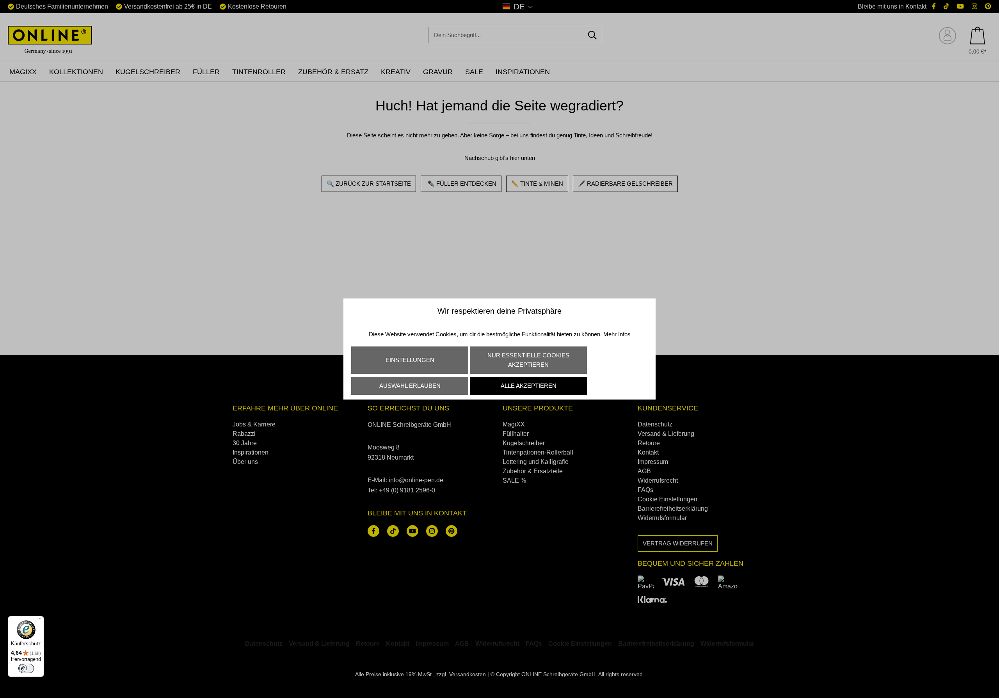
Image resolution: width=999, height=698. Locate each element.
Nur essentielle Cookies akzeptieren (528, 360)
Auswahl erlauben (410, 385)
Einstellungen (410, 360)
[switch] (26, 668)
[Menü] (39, 620)
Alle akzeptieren (528, 385)
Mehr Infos (617, 334)
